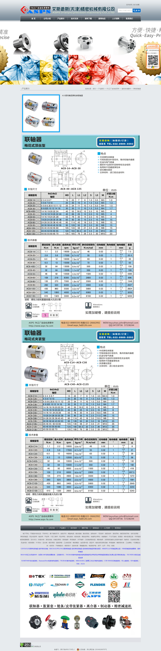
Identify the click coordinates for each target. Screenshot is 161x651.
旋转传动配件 (126, 89)
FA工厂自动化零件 (113, 89)
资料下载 (88, 19)
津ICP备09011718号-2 (67, 649)
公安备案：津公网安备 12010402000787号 (93, 649)
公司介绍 (47, 19)
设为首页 (129, 5)
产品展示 (60, 19)
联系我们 (129, 19)
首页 (94, 89)
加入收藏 (136, 5)
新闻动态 (102, 19)
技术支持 (74, 19)
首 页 (33, 19)
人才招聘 (115, 19)
